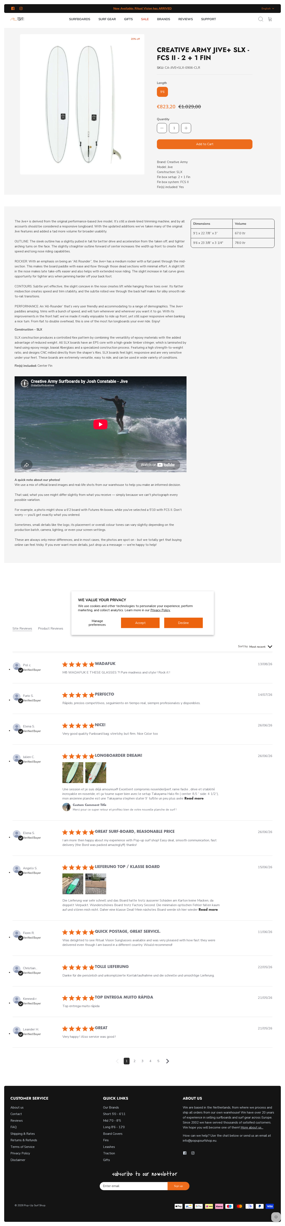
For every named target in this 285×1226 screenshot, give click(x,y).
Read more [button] (194, 798)
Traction (109, 1153)
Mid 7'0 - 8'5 (112, 1121)
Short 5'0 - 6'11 (114, 1114)
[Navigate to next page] (167, 1062)
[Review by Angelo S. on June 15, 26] (72, 883)
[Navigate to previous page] (117, 1062)
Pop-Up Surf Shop (34, 1205)
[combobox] (255, 646)
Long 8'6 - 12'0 (114, 1127)
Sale (145, 19)
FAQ (13, 1127)
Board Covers (112, 1134)
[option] (82, 104)
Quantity (163, 119)
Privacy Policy (20, 1153)
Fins (106, 1140)
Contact (16, 1114)
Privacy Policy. (160, 610)
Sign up (178, 1186)
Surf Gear (107, 19)
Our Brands (111, 1107)
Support (208, 19)
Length (162, 83)
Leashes (109, 1147)
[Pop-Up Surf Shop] (17, 19)
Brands (163, 19)
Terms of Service (22, 1147)
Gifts (128, 19)
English (266, 8)
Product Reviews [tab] (50, 628)
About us (17, 1107)
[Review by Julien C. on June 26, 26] (72, 772)
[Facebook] (13, 8)
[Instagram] (21, 8)
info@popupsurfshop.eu (199, 1141)
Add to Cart (204, 144)
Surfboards (79, 19)
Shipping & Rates (22, 1134)
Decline (183, 623)
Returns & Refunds (23, 1140)
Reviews (185, 19)
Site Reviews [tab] (22, 628)
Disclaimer (17, 1160)
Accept (140, 623)
